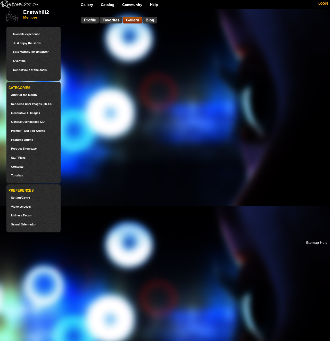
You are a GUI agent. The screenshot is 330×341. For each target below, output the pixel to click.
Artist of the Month (24, 95)
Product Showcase (24, 148)
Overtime (19, 61)
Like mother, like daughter (30, 52)
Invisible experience (26, 34)
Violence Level (21, 206)
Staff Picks (18, 157)
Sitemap (312, 242)
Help (154, 5)
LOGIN (323, 3)
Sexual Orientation (23, 224)
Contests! (17, 166)
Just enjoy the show (27, 43)
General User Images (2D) (28, 121)
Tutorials (17, 175)
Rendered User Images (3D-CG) (32, 104)
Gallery (87, 5)
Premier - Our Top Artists (28, 130)
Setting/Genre (20, 197)
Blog (150, 20)
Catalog (107, 5)
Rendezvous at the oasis (30, 70)
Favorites (111, 20)
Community (132, 5)
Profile (90, 20)
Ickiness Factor (21, 215)
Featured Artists (22, 140)
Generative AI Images (25, 113)
